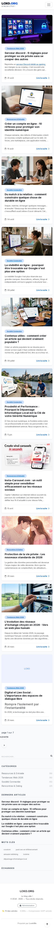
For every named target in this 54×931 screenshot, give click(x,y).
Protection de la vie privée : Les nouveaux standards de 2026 (25, 556)
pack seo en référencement (26, 850)
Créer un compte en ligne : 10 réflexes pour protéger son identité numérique (23, 127)
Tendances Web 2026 (15, 48)
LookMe (32, 923)
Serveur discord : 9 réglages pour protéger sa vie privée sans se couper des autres (26, 56)
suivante (4, 736)
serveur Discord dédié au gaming (30, 64)
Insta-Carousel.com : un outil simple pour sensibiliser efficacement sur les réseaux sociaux (23, 485)
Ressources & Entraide (16, 119)
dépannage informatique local (15, 859)
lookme (26, 854)
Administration (28, 905)
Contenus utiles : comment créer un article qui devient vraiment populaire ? (25, 339)
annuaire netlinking (11, 854)
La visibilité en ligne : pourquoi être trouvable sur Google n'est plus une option (25, 268)
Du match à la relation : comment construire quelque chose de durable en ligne (26, 197)
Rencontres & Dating (15, 550)
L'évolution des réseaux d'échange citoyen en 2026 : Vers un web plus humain (26, 625)
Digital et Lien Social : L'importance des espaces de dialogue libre (23, 695)
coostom (7, 850)
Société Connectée (14, 190)
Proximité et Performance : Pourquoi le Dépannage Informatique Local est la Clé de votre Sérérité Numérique (25, 411)
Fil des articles (10, 911)
